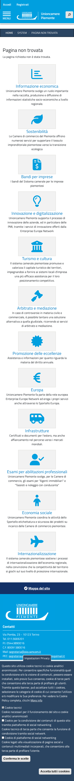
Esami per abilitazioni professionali (37, 472)
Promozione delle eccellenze (37, 353)
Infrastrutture (37, 431)
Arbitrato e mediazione (37, 308)
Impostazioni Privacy (37, 658)
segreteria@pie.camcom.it (25, 652)
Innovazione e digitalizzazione (37, 213)
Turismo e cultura (37, 258)
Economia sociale (37, 512)
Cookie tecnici (13, 707)
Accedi (7, 4)
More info (36, 700)
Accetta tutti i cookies (55, 771)
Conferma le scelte (16, 758)
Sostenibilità (37, 131)
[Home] (38, 16)
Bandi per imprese (37, 176)
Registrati (23, 4)
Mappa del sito (39, 588)
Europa (37, 390)
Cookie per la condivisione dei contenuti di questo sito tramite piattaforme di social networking (36, 722)
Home (9, 33)
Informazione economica (37, 86)
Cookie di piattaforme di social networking (30, 738)
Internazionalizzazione (37, 553)
